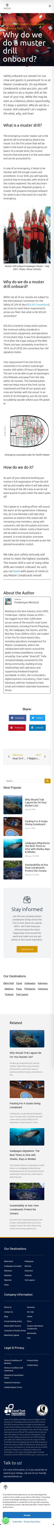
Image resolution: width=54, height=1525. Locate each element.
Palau (19, 989)
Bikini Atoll (8, 983)
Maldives (9, 989)
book (16, 571)
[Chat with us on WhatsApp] (5, 1520)
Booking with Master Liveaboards (24, 24)
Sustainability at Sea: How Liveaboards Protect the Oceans (36, 867)
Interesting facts (13, 28)
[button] (17, 718)
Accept (27, 1515)
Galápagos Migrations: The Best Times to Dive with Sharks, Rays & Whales (37, 848)
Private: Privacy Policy (32, 1521)
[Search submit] (47, 781)
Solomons (43, 989)
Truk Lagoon (22, 994)
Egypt (19, 983)
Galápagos (30, 983)
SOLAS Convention (37, 304)
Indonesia (42, 983)
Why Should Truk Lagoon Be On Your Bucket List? (36, 802)
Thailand (9, 994)
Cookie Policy (17, 1521)
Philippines (29, 989)
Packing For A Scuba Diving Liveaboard (36, 823)
